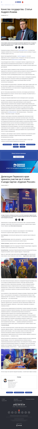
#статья (16, 146)
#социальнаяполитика (30, 144)
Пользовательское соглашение (19, 418)
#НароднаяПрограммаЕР (19, 392)
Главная (2, 4)
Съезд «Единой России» (23, 50)
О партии (3, 399)
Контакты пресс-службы (18, 400)
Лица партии (16, 399)
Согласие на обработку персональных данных (19, 420)
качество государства (21, 56)
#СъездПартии (9, 392)
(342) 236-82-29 (19, 405)
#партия (22, 144)
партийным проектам (12, 112)
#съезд (22, 146)
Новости (13, 4)
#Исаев (15, 144)
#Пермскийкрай (28, 392)
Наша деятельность (8, 4)
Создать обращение (18, 156)
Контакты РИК (4, 400)
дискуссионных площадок (17, 59)
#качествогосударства (7, 144)
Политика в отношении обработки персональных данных (19, 419)
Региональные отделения (30, 399)
